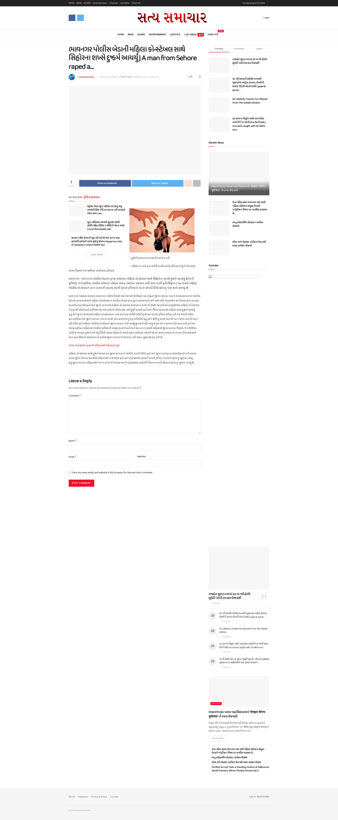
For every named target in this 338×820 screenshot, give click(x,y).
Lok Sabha (124, 3)
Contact (114, 797)
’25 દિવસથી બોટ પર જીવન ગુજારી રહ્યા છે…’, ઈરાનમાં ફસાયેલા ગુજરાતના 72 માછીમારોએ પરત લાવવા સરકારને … (244, 661)
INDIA (79, 3)
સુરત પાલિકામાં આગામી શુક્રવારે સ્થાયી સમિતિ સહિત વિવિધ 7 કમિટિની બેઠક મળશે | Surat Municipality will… (105, 225)
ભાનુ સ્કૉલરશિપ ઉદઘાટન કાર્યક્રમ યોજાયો (247, 224)
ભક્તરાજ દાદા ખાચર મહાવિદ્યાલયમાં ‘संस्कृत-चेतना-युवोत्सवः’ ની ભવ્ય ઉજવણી (238, 188)
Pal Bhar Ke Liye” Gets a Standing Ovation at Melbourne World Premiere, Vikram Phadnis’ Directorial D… (240, 769)
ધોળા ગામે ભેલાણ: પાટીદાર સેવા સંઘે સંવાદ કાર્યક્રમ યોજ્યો (249, 244)
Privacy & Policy (99, 797)
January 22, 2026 (108, 77)
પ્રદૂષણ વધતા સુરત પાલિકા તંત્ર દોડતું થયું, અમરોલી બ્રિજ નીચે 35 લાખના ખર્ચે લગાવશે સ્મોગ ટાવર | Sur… (106, 209)
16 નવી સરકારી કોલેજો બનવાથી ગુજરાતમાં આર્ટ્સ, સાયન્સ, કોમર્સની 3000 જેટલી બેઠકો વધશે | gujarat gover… (249, 84)
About (72, 797)
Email (72, 457)
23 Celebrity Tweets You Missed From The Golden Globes (249, 101)
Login (266, 18)
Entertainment (100, 3)
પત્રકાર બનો (136, 3)
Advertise (83, 797)
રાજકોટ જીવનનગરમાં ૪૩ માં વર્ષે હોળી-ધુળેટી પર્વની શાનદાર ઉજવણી (250, 61)
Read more (217, 738)
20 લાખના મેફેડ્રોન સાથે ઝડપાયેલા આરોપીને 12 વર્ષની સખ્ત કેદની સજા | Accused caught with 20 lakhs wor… (248, 124)
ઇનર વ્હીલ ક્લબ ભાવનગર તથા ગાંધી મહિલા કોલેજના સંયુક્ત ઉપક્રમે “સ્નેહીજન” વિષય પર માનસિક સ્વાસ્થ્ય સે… (249, 208)
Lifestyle (113, 3)
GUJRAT (87, 3)
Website (141, 457)
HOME (71, 3)
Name (73, 441)
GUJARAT (216, 703)
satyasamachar (86, 77)
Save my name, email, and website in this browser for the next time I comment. (112, 473)
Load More (97, 254)
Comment (75, 396)
